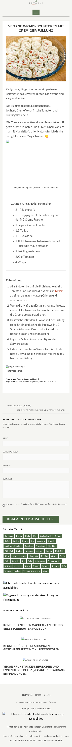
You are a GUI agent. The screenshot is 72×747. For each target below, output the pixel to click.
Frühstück (9, 551)
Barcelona (9, 536)
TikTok (38, 695)
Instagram (27, 695)
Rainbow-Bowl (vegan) (19, 406)
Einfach (26, 381)
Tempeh (55, 566)
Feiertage (29, 546)
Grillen (19, 551)
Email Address (10, 452)
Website (7, 465)
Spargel (36, 566)
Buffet (19, 381)
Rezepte (20, 379)
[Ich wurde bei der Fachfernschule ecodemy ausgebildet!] (36, 585)
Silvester (42, 381)
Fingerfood (34, 381)
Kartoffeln (59, 551)
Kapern (49, 551)
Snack (49, 381)
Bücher (16, 541)
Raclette (15, 561)
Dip (32, 541)
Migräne (44, 556)
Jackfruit (39, 551)
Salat (30, 561)
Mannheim (33, 556)
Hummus (29, 551)
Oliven (54, 556)
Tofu (54, 381)
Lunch (23, 556)
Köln (7, 556)
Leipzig (15, 556)
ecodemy (41, 541)
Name (5, 438)
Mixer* (59, 291)
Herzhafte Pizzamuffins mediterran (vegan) (41, 410)
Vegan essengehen (13, 571)
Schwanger (40, 561)
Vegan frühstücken (31, 571)
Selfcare (8, 566)
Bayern (19, 536)
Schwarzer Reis (54, 561)
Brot (35, 536)
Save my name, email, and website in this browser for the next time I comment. (36, 504)
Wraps (45, 571)
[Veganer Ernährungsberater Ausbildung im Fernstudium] (36, 597)
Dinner (25, 541)
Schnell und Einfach (31, 379)
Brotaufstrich (46, 536)
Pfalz (7, 561)
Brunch (14, 381)
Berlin (27, 536)
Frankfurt (52, 546)
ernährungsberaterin (13, 546)
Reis (23, 561)
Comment (7, 479)
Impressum (22, 702)
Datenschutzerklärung (42, 702)
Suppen (45, 566)
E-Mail (47, 695)
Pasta (62, 556)
